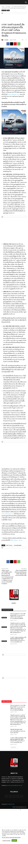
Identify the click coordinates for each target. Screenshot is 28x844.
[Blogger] (6, 796)
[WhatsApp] (18, 43)
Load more (13, 747)
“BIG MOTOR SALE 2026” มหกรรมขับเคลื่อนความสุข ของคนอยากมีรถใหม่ (17, 731)
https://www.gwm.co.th (14, 94)
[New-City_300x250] (14, 663)
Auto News (8, 6)
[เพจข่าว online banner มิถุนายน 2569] (14, 687)
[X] (11, 43)
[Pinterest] (15, 43)
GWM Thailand (9, 545)
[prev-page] (3, 647)
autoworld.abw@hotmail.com (15, 785)
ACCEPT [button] (14, 840)
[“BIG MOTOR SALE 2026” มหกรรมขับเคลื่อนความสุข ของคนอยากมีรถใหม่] (5, 731)
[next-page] (5, 647)
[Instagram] (17, 796)
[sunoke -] (3, 40)
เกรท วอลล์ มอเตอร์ (17, 545)
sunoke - (7, 39)
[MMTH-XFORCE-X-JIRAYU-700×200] (14, 550)
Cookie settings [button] (6, 840)
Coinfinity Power (10, 804)
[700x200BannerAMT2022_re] (14, 15)
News (8, 10)
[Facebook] (8, 43)
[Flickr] (13, 796)
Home (3, 6)
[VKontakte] (21, 796)
